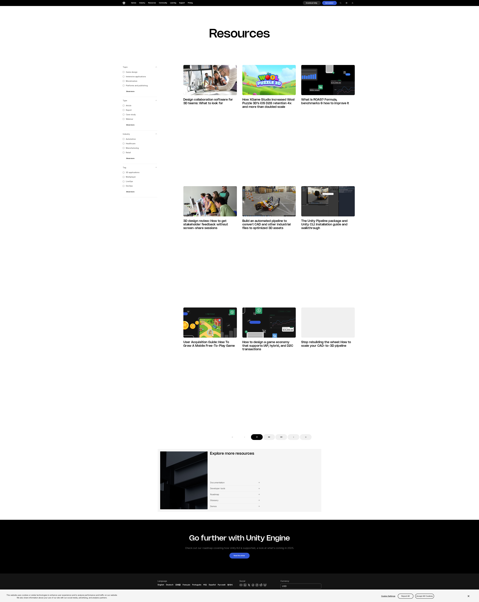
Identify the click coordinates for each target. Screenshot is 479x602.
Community (163, 3)
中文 (205, 585)
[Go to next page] (293, 437)
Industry (142, 3)
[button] (312, 3)
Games (133, 3)
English (161, 585)
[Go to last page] (306, 437)
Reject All (405, 596)
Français (186, 585)
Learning (173, 3)
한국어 (230, 585)
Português (196, 585)
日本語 (178, 585)
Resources (152, 3)
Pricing (190, 3)
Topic (125, 67)
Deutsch (169, 585)
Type (125, 100)
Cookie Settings (388, 596)
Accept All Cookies (424, 596)
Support (182, 3)
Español (212, 585)
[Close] (468, 596)
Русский (221, 585)
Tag (124, 167)
